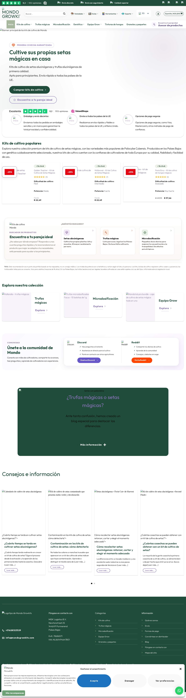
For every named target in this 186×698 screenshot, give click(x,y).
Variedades (78, 14)
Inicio (10, 24)
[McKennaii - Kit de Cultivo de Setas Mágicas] (77, 183)
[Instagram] (163, 2)
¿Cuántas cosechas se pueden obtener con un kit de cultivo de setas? (161, 547)
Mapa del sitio (151, 653)
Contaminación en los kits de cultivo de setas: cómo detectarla (70, 545)
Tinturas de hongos (114, 24)
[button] (180, 669)
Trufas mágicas (42, 24)
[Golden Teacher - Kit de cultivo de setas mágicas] (16, 183)
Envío (147, 626)
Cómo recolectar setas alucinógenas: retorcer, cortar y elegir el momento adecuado (115, 550)
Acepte (94, 681)
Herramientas (110, 14)
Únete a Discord (89, 360)
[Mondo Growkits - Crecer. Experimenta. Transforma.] (11, 13)
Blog (147, 642)
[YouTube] (168, 2)
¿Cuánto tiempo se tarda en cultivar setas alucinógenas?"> (22, 537)
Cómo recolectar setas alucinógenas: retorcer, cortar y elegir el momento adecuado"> (112, 538)
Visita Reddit (142, 360)
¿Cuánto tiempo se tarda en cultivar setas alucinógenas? (20, 545)
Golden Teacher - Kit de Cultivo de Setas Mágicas (44, 171)
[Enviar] (64, 14)
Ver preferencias (165, 681)
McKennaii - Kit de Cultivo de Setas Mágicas (105, 171)
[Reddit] (177, 2)
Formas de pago (152, 631)
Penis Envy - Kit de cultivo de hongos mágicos (166, 171)
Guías (94, 14)
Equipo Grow (93, 24)
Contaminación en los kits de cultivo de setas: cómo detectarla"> (69, 537)
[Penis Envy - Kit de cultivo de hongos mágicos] (137, 182)
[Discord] (182, 2)
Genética (77, 24)
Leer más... (11, 570)
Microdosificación (61, 24)
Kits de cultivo (23, 24)
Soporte (128, 14)
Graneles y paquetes (136, 24)
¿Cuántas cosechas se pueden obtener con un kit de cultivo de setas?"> (161, 537)
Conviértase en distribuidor (156, 636)
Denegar (129, 681)
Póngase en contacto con (156, 647)
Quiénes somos (151, 620)
